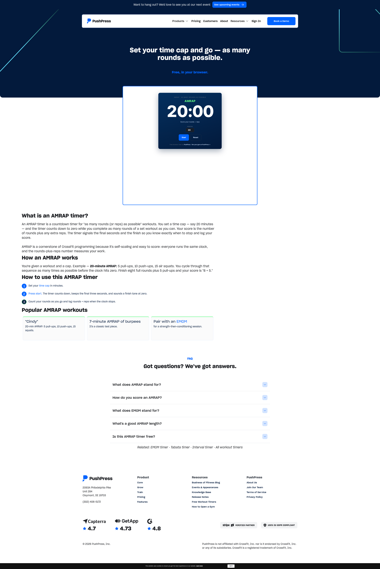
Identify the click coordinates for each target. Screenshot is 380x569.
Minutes (190, 126)
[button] (180, 21)
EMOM (182, 321)
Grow (140, 487)
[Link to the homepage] (99, 21)
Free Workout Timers (204, 501)
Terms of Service (256, 492)
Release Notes (200, 497)
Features (142, 501)
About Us (252, 482)
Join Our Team (255, 487)
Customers (210, 21)
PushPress (187, 144)
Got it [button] (231, 566)
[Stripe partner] (238, 525)
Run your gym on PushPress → (201, 144)
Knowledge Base (201, 492)
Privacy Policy (255, 497)
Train (140, 492)
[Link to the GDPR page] (279, 525)
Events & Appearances (205, 487)
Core (140, 482)
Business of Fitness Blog (206, 482)
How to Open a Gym (203, 506)
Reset (195, 137)
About (224, 21)
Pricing (196, 21)
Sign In (256, 21)
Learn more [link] (199, 566)
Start (184, 137)
